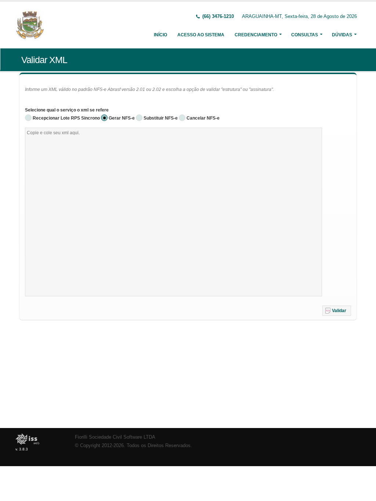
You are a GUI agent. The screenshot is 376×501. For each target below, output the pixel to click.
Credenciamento (256, 34)
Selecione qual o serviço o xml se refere (67, 110)
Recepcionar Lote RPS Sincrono (66, 118)
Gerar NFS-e (122, 118)
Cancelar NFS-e (203, 118)
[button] (336, 311)
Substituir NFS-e (161, 118)
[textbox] (173, 212)
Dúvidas (342, 34)
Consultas (304, 34)
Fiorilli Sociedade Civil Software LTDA (115, 437)
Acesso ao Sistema (200, 34)
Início (160, 34)
